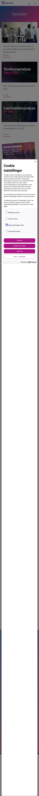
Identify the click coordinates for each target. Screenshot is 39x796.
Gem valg (19, 251)
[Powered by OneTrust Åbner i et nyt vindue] (29, 262)
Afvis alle (19, 240)
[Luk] (35, 161)
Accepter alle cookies (19, 246)
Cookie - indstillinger (20, 256)
